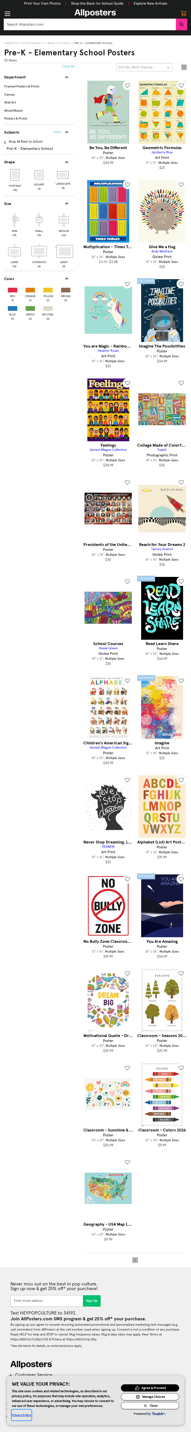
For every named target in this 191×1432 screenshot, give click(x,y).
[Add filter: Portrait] (15, 175)
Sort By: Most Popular (135, 67)
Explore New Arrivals (150, 3)
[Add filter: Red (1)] (12, 289)
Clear (57, 132)
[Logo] (95, 13)
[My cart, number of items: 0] (183, 13)
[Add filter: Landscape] (63, 175)
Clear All (68, 66)
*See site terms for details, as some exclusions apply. (46, 1346)
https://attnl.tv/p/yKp (81, 1339)
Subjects (11, 43)
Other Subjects (32, 43)
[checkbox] (14, 224)
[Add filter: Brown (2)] (66, 289)
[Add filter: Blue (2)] (12, 307)
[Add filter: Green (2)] (30, 307)
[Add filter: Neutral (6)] (48, 307)
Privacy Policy (21, 1415)
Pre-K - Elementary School (93, 43)
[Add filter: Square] (39, 175)
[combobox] (90, 24)
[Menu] (7, 13)
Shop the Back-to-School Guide (97, 3)
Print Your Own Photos (42, 3)
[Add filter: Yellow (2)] (48, 289)
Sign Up (92, 1300)
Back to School (59, 43)
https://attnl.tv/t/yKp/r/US (29, 1339)
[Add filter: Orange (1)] (30, 289)
